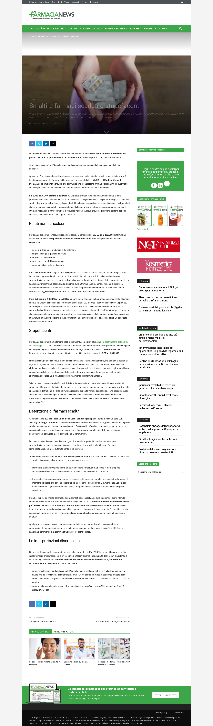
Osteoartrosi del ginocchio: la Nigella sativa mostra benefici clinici (160, 309)
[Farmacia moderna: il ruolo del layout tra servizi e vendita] (114, 648)
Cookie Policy (178, 712)
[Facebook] (177, 2)
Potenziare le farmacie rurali (42, 621)
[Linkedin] (182, 2)
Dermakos (143, 379)
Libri (60, 2)
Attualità (36, 28)
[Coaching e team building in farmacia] (79, 648)
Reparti (134, 28)
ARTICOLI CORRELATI (40, 632)
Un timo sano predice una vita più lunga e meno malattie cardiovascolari (158, 337)
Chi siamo (33, 2)
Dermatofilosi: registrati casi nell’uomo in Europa (155, 407)
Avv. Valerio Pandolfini (38, 124)
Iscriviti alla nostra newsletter (152, 150)
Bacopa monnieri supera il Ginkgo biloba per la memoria (158, 289)
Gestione (74, 28)
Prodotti (148, 28)
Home (31, 36)
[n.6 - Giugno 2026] (160, 216)
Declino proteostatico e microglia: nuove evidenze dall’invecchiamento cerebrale (160, 364)
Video (66, 2)
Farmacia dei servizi (116, 28)
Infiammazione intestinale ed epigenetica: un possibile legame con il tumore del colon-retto (161, 351)
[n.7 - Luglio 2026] (144, 216)
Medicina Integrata (147, 328)
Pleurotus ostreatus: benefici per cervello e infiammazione (158, 299)
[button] (180, 29)
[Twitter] (167, 184)
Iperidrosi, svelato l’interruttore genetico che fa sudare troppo (157, 387)
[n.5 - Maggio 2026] (176, 216)
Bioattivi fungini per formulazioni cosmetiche (158, 441)
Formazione (44, 2)
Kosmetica (143, 419)
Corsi (53, 2)
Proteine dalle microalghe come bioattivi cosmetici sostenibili (157, 451)
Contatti (84, 2)
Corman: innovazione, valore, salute (113, 621)
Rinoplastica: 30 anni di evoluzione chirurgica (159, 397)
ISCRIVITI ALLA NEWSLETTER (166, 695)
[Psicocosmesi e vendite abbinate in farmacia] (45, 648)
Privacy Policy (161, 712)
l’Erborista (143, 281)
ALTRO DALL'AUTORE (64, 632)
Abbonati (75, 2)
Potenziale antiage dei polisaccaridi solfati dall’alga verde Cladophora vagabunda (159, 429)
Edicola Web (142, 229)
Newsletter (94, 2)
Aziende (163, 28)
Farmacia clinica (92, 28)
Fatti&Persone (55, 28)
